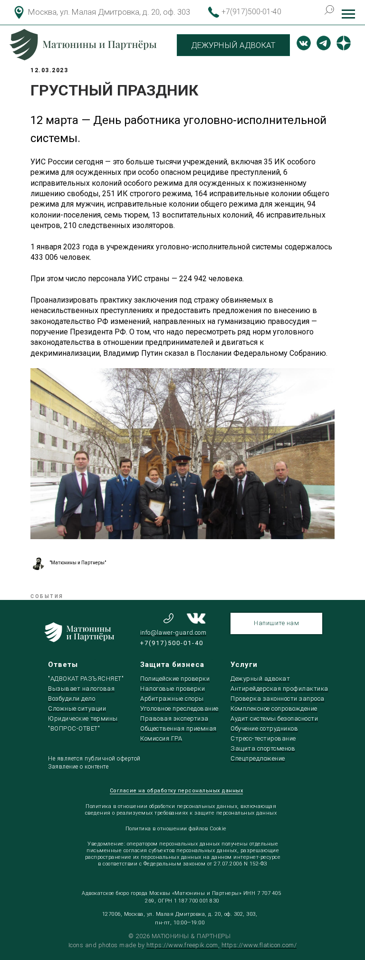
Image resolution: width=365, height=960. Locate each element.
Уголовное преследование (179, 708)
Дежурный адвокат (260, 678)
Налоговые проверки (172, 688)
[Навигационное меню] (348, 14)
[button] (276, 623)
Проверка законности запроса (278, 698)
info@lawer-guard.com (173, 632)
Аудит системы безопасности (274, 718)
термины (104, 718)
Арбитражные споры (172, 698)
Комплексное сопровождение (274, 708)
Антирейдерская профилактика (279, 688)
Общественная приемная (178, 728)
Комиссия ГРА (161, 738)
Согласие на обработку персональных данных (176, 791)
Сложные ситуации (77, 708)
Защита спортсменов (263, 748)
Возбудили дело (71, 698)
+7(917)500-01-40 (251, 12)
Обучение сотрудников (264, 728)
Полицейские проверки (175, 678)
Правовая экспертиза (174, 718)
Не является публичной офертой (94, 758)
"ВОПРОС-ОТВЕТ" (74, 728)
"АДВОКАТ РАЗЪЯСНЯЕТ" (86, 678)
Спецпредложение (258, 758)
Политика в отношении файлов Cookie (176, 829)
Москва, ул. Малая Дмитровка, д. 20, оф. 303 (109, 12)
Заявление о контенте (78, 766)
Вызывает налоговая (81, 688)
